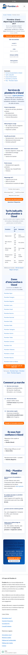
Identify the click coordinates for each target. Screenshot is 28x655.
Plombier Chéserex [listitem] (9, 349)
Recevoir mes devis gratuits (14, 199)
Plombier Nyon (14, 371)
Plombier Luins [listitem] (8, 305)
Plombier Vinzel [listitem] (8, 309)
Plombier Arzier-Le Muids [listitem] (11, 361)
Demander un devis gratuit (14, 36)
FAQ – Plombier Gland (11, 80)
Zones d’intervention (11, 77)
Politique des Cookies (7, 643)
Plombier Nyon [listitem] (8, 293)
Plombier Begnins (16, 373)
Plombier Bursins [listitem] (9, 313)
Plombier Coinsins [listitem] (9, 341)
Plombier (9, 14)
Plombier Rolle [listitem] (8, 325)
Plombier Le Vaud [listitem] (9, 353)
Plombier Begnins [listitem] (9, 301)
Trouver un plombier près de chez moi (14, 366)
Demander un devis (14, 558)
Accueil (5, 14)
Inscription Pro (6, 623)
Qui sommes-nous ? (7, 618)
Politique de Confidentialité (9, 640)
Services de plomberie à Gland (13, 73)
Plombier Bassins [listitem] (9, 357)
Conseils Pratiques (6, 626)
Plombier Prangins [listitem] (9, 297)
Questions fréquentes (14, 202)
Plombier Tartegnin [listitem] (9, 329)
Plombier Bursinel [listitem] (9, 317)
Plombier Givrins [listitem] (8, 333)
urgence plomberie (17, 95)
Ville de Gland (19, 268)
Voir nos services (14, 39)
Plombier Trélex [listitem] (8, 337)
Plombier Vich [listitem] (8, 345)
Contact (4, 645)
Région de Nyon (13, 269)
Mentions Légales (6, 637)
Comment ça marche (11, 78)
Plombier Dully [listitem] (8, 321)
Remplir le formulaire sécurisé (14, 423)
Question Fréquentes (7, 621)
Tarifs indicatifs (9, 75)
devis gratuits (19, 486)
